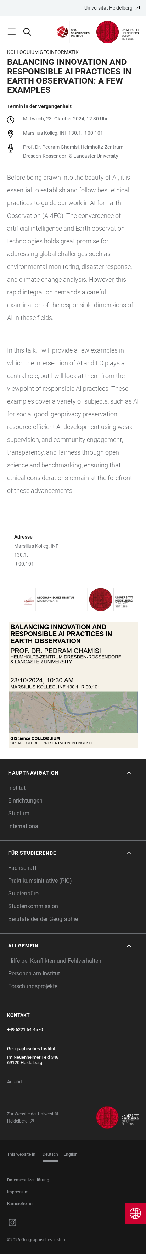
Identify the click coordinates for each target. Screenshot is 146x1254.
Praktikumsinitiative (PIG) (40, 880)
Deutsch (50, 1154)
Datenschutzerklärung (28, 1179)
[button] (70, 773)
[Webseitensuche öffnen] (30, 32)
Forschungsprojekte (32, 986)
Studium (18, 813)
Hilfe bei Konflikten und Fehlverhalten (54, 960)
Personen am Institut (34, 973)
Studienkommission (33, 906)
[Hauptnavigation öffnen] (15, 32)
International (24, 826)
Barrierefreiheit (21, 1203)
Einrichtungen (25, 800)
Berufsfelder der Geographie (43, 919)
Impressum (18, 1192)
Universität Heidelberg (108, 8)
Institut (17, 788)
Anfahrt (14, 1081)
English (70, 1154)
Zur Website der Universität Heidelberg (32, 1118)
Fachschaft (22, 868)
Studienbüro (23, 893)
